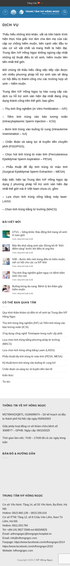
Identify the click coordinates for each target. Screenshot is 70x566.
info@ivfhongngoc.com (23, 538)
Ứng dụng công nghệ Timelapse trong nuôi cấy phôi (32, 333)
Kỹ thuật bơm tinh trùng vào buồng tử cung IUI (29, 362)
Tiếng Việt (32, 3)
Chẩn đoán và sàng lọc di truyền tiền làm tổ (27, 369)
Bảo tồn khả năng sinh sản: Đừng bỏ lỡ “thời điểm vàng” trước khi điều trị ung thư (38, 247)
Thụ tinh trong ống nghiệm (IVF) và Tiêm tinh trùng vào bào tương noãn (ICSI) (33, 325)
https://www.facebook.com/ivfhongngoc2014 (39, 542)
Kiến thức (8, 375)
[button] (5, 12)
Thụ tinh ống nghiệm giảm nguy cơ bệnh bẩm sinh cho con (38, 274)
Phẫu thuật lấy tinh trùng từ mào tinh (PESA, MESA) (32, 356)
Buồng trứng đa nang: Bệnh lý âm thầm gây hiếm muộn (37, 288)
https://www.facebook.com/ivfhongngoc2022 (27, 546)
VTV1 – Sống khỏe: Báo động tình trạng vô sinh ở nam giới (39, 234)
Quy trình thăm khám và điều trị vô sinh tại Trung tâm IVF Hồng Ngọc (34, 314)
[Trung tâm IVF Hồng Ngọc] (35, 12)
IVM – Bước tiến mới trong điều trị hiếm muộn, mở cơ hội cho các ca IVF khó (38, 261)
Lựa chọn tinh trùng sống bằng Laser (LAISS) (28, 350)
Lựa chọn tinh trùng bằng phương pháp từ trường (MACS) (31, 341)
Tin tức (6, 381)
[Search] (64, 12)
